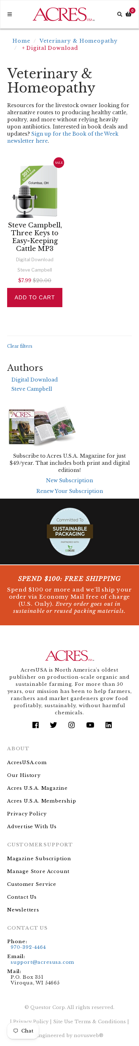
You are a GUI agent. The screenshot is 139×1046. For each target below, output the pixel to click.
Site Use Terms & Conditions (89, 1022)
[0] (128, 14)
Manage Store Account (38, 871)
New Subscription (69, 480)
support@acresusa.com (42, 962)
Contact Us (22, 897)
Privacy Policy (26, 814)
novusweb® (88, 1035)
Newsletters (23, 910)
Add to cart (35, 297)
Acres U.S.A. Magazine (37, 788)
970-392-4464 (28, 947)
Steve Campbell (31, 389)
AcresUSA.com (27, 762)
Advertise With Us (32, 827)
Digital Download (34, 380)
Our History (24, 775)
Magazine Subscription (39, 859)
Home (21, 41)
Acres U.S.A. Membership (41, 801)
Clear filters (19, 346)
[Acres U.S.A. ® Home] (63, 14)
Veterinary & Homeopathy (78, 41)
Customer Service (31, 884)
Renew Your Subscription (69, 491)
